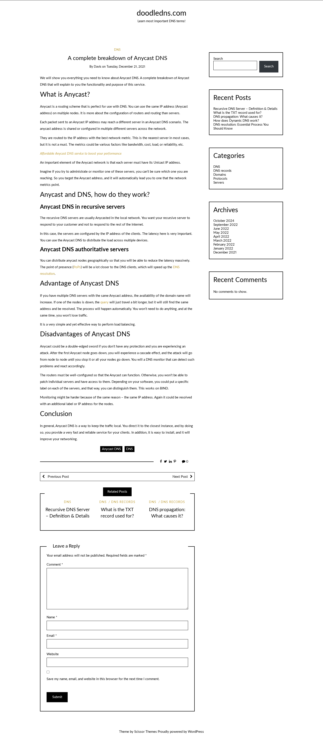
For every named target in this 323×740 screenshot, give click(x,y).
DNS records (123, 502)
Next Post (180, 476)
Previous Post (58, 476)
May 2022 (221, 232)
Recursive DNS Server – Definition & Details (245, 108)
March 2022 (222, 240)
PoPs (77, 267)
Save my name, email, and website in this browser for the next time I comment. (103, 679)
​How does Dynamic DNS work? (236, 120)
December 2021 (224, 252)
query (104, 302)
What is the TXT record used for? (237, 112)
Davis (97, 66)
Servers (218, 182)
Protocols (220, 178)
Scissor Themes (145, 731)
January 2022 (223, 248)
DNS (117, 49)
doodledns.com (161, 13)
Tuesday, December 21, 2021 (126, 66)
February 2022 (224, 244)
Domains (219, 174)
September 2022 (225, 224)
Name (52, 617)
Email (52, 635)
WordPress (196, 731)
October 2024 (223, 221)
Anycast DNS (111, 449)
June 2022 (221, 228)
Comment (55, 564)
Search (218, 58)
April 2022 (221, 236)
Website (53, 654)
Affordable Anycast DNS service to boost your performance (81, 153)
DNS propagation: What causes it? (238, 116)
